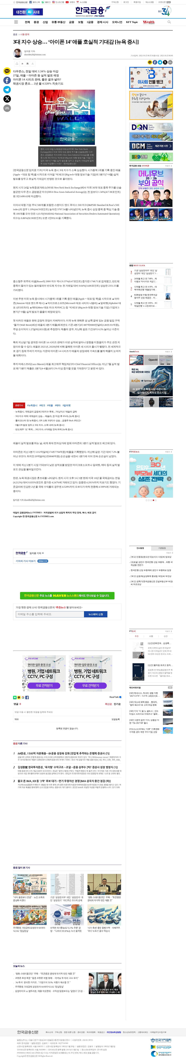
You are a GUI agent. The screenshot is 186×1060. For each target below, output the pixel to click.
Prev (133, 479)
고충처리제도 (142, 1032)
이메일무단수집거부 (158, 1032)
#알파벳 (67, 405)
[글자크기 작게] (22, 63)
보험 (80, 22)
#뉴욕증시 (32, 405)
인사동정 (140, 548)
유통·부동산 (58, 22)
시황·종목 (24, 34)
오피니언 (117, 22)
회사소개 (49, 1032)
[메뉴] (16, 22)
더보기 (167, 166)
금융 (71, 22)
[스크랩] (32, 63)
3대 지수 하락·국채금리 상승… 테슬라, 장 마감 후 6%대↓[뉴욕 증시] (47, 416)
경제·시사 (102, 22)
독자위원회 (91, 1032)
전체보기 (43, 561)
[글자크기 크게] (27, 63)
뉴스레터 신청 (95, 614)
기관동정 (162, 548)
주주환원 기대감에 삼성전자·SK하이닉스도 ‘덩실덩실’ (39, 987)
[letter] (81, 2)
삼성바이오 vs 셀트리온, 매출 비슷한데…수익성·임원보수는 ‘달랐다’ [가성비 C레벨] (50, 991)
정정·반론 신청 (69, 1032)
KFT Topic (132, 22)
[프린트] (16, 63)
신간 (165, 636)
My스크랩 (150, 2)
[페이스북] (34, 2)
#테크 (42, 405)
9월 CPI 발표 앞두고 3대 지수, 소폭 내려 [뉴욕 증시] (39, 425)
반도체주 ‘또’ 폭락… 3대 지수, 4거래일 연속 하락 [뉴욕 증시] (44, 429)
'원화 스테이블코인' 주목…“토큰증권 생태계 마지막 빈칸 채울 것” (45, 974)
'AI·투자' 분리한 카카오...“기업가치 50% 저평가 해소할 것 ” (42, 982)
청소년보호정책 (129, 1032)
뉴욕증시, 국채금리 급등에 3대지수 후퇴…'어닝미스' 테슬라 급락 (46, 412)
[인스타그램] (58, 2)
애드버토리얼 (135, 687)
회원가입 (137, 2)
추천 (136, 636)
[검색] (169, 22)
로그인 (126, 2)
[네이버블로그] (46, 2)
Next (169, 479)
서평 (151, 636)
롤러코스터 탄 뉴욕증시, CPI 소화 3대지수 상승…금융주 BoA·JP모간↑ (48, 420)
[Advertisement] (37, 247)
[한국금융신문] (20, 2)
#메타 (58, 405)
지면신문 (162, 2)
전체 (27, 22)
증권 (36, 22)
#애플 (50, 405)
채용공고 (101, 1032)
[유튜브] (70, 2)
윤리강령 (81, 1032)
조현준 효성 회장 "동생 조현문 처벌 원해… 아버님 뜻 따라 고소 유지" (47, 978)
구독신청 (115, 2)
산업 (45, 22)
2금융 (90, 22)
